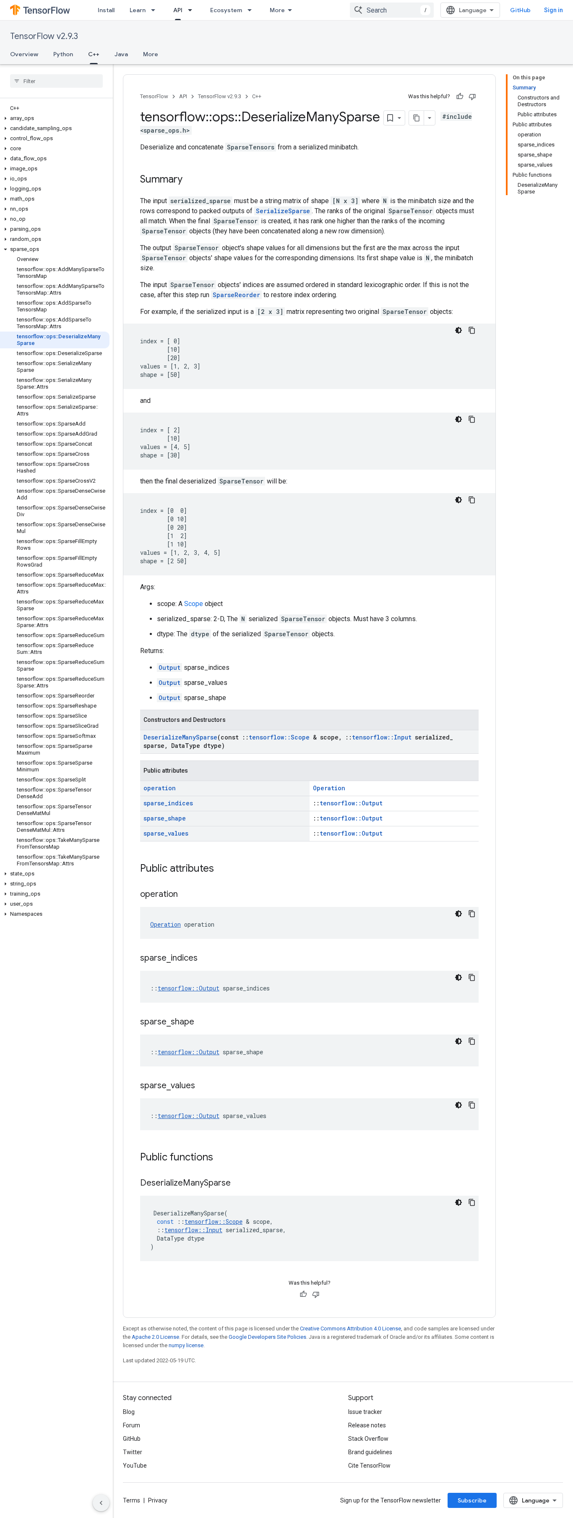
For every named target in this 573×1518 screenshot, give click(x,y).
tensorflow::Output (351, 803)
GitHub (520, 10)
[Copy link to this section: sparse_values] (203, 1086)
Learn (138, 10)
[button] (54, 118)
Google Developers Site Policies (267, 1337)
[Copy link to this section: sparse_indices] (206, 959)
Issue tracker (365, 1411)
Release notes (367, 1425)
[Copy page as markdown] (416, 118)
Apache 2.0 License (155, 1337)
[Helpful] (459, 96)
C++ (93, 54)
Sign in (553, 10)
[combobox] (392, 10)
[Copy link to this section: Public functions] (221, 1158)
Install (106, 10)
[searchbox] (56, 81)
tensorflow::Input (382, 737)
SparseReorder (236, 295)
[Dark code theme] (458, 330)
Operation (329, 788)
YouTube (135, 1465)
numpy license (186, 1345)
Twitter (132, 1452)
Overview (24, 54)
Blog (129, 1411)
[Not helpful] (472, 96)
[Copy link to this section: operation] (186, 895)
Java (121, 54)
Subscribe (472, 1500)
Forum (131, 1425)
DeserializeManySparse (180, 737)
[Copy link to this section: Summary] (190, 180)
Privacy (157, 1500)
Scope (193, 604)
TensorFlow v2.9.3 (44, 36)
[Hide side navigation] (101, 1502)
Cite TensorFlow (369, 1465)
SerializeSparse (283, 211)
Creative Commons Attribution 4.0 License (350, 1328)
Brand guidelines (370, 1452)
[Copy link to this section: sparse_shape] (202, 1022)
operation (159, 788)
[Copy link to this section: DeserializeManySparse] (239, 1183)
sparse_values (165, 833)
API (177, 10)
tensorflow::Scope (279, 737)
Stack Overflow (368, 1438)
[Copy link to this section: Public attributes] (222, 869)
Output (169, 667)
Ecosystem (226, 10)
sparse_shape (164, 818)
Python (63, 54)
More (277, 10)
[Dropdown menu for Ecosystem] (252, 10)
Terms (131, 1500)
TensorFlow (154, 96)
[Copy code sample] (472, 330)
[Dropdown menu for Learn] (156, 10)
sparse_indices (168, 803)
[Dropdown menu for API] (192, 10)
